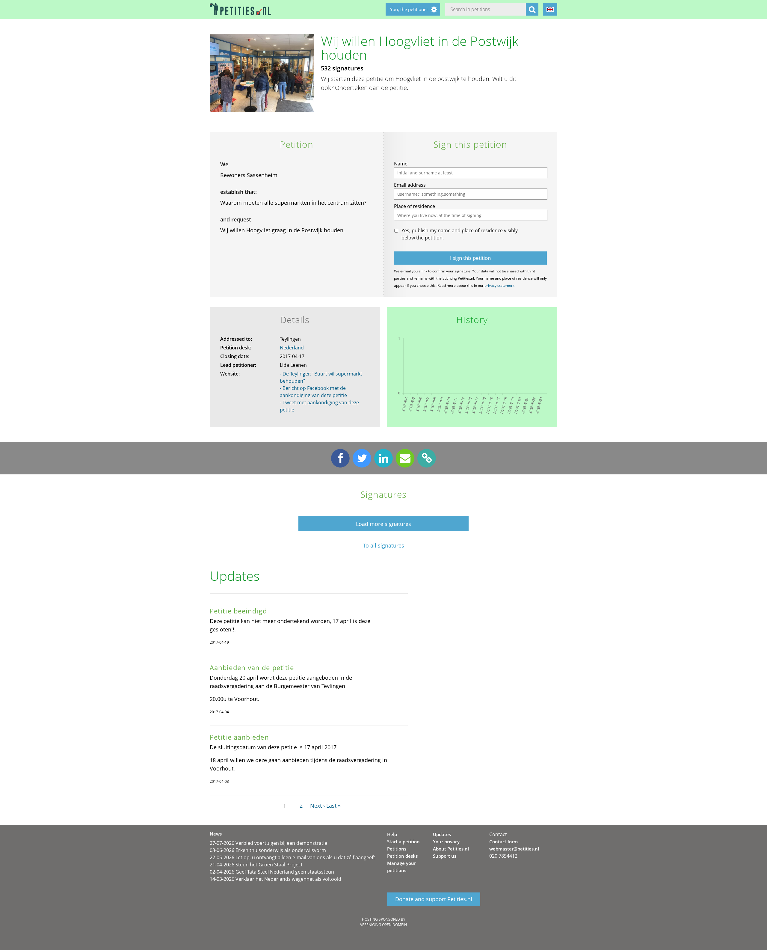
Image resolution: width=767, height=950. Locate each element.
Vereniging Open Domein (383, 924)
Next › (317, 805)
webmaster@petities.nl (514, 849)
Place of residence (414, 206)
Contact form (503, 842)
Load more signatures (383, 523)
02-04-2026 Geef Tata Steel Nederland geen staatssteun (272, 871)
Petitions (396, 849)
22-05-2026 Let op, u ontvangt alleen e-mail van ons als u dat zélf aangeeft (292, 857)
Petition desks (402, 856)
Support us (444, 856)
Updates (442, 834)
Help (392, 834)
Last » (333, 805)
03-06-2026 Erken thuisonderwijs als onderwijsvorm (268, 850)
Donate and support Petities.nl (433, 899)
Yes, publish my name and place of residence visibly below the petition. (459, 234)
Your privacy (446, 842)
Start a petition (403, 842)
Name (400, 163)
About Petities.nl (451, 849)
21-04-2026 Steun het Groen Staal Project (256, 864)
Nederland (292, 347)
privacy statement (499, 285)
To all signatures (383, 545)
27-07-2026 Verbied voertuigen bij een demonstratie (268, 843)
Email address (410, 185)
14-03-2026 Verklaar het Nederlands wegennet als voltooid (275, 879)
